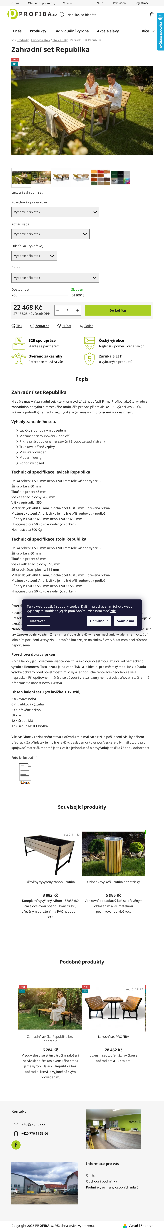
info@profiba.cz (33, 1124)
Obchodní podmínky (41, 3)
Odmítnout (99, 621)
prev (14, 882)
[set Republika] (24, 773)
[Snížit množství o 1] (58, 310)
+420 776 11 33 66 (34, 1133)
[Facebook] (16, 1145)
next (149, 882)
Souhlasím (125, 621)
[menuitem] (16, 31)
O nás (15, 3)
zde (113, 611)
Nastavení (38, 621)
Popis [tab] (82, 378)
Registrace (142, 3)
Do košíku (118, 310)
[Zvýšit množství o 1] (78, 310)
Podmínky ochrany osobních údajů (112, 1187)
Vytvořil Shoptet (141, 1225)
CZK (98, 3)
